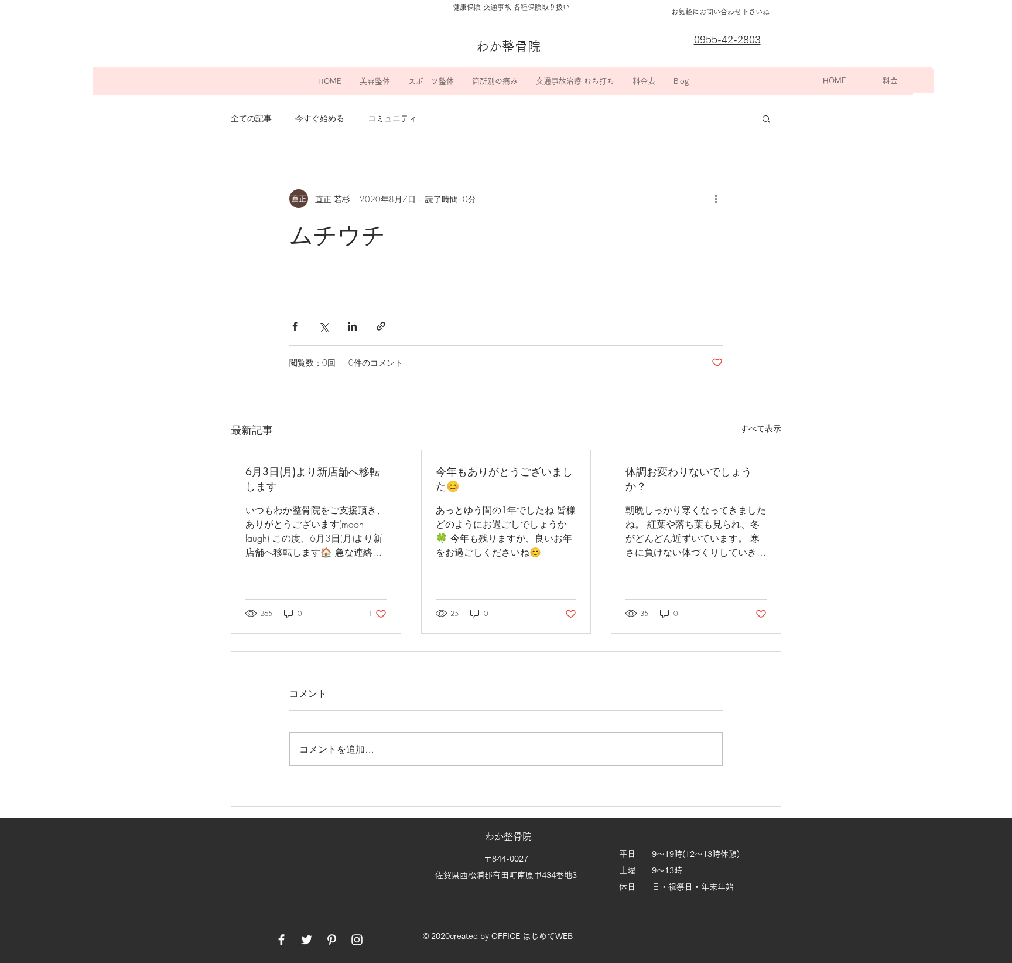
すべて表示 (760, 428)
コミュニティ (392, 118)
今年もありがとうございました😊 (504, 478)
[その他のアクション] (716, 199)
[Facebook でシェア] (294, 326)
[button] (374, 81)
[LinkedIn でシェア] (352, 326)
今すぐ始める (319, 118)
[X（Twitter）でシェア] (323, 326)
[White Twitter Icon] (306, 940)
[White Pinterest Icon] (331, 940)
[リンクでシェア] (381, 326)
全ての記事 (251, 118)
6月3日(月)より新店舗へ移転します (312, 478)
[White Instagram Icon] (357, 940)
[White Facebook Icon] (281, 940)
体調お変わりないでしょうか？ (688, 478)
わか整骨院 (509, 836)
